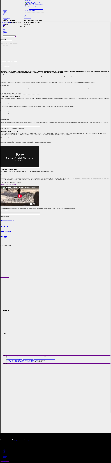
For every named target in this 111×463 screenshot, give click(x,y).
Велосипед (5, 8)
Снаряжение (5, 210)
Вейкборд (5, 10)
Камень (4, 28)
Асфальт (4, 24)
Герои (23, 352)
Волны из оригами (6, 231)
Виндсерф (5, 11)
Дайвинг (31, 352)
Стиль (76, 352)
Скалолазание (55, 352)
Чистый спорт (91, 352)
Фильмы (81, 352)
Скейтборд (5, 18)
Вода (4, 25)
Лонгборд (5, 14)
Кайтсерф (5, 12)
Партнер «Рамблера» (5, 442)
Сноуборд (5, 19)
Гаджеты (19, 352)
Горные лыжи (26, 352)
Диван (4, 26)
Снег (4, 30)
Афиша (4, 31)
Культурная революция (7, 220)
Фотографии (85, 352)
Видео (4, 33)
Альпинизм (5, 7)
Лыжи (4, 13)
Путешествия (50, 352)
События (73, 352)
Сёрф (4, 17)
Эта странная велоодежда (4, 225)
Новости (5, 32)
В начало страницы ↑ (5, 277)
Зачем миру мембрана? (4, 236)
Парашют (5, 15)
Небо (4, 29)
